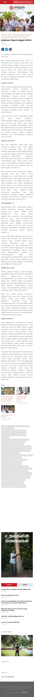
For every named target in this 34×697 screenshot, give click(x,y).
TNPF (21, 462)
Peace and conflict (6, 448)
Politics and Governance (19, 448)
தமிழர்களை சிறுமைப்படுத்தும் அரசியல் (16, 40)
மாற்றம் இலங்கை (15, 482)
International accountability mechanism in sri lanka (15, 439)
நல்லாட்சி (3, 37)
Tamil (30, 455)
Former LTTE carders (7, 435)
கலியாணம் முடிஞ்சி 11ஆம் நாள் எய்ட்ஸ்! (10, 595)
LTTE (8, 441)
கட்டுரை (26, 34)
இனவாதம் (25, 468)
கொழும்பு (30, 34)
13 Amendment (15, 426)
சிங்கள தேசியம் (4, 36)
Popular (9, 584)
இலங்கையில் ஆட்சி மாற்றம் (7, 471)
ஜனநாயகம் (10, 36)
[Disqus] (17, 509)
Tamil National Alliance (15, 457)
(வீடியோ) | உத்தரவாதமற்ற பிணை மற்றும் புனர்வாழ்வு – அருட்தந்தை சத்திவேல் (7, 398)
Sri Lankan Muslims (23, 455)
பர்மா (3, 480)
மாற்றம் (23, 480)
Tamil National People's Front (9, 459)
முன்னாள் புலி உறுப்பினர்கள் (7, 484)
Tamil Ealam (5, 457)
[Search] (31, 2)
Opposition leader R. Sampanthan (22, 446)
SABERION (25, 692)
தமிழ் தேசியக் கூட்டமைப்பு (7, 477)
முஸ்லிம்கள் (16, 484)
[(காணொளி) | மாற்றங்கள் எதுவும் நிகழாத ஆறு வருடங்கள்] (23, 391)
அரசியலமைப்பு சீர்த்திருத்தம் (6, 34)
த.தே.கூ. (25, 475)
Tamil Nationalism (22, 459)
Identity (24, 435)
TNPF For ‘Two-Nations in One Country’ (11, 464)
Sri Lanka (17, 453)
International (5, 437)
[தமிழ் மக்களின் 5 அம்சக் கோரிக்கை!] (8, 409)
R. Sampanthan (5, 450)
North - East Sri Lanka (7, 446)
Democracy (11, 428)
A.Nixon (3, 43)
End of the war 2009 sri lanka (9, 432)
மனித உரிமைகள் (17, 37)
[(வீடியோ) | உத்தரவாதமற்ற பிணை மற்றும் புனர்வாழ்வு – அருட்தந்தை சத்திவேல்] (8, 391)
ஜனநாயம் (9, 475)
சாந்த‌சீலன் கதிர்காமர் (21, 473)
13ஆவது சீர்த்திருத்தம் (25, 426)
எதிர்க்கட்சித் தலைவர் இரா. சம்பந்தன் (21, 471)
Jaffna (3, 441)
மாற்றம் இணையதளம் (6, 482)
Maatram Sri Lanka (20, 441)
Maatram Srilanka (6, 444)
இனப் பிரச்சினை (21, 34)
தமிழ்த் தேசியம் (16, 477)
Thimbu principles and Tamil (8, 462)
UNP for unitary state (22, 466)
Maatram (12, 441)
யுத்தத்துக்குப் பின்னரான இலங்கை (8, 486)
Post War (29, 448)
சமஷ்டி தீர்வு (13, 473)
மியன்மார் (21, 482)
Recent (25, 584)
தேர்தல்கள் (28, 36)
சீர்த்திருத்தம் (29, 473)
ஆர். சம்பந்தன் (11, 468)
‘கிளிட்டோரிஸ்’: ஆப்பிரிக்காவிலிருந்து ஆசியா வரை (12, 616)
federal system (22, 432)
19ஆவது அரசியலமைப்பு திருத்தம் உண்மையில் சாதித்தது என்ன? (16, 589)
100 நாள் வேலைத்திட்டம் (6, 426)
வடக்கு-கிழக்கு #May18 (21, 486)
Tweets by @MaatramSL (7, 677)
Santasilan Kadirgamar (7, 453)
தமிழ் (24, 36)
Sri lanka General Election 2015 (9, 455)
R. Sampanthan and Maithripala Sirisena (20, 450)
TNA (18, 462)
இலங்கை (30, 468)
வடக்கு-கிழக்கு (24, 37)
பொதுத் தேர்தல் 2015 (9, 37)
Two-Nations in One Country (9, 466)
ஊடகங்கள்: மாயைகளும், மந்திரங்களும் (10, 622)
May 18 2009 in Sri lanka (17, 444)
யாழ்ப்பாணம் (22, 484)
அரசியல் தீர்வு (15, 34)
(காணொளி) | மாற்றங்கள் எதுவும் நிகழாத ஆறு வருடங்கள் (21, 398)
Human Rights (16, 435)
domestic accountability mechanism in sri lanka (14, 430)
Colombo (4, 428)
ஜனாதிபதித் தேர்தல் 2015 (18, 36)
